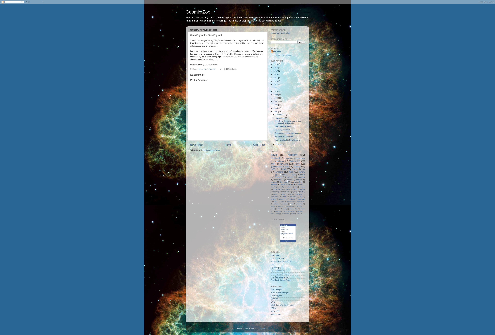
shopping (278, 211)
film (300, 182)
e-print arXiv (276, 314)
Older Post (259, 144)
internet (280, 206)
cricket (300, 184)
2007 (276, 101)
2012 (276, 84)
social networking (289, 211)
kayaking (284, 164)
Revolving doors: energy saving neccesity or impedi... (288, 122)
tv (304, 169)
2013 (276, 81)
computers (286, 192)
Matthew (277, 51)
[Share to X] (230, 69)
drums (295, 169)
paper (303, 187)
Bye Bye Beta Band (283, 126)
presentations (278, 189)
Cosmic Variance (277, 258)
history (302, 192)
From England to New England (287, 140)
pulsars (292, 199)
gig (276, 175)
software (300, 211)
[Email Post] (221, 69)
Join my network (288, 238)
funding (273, 199)
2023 (276, 64)
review (302, 172)
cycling (294, 192)
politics (284, 175)
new (278, 209)
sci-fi (293, 175)
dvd (292, 204)
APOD (273, 308)
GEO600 (274, 299)
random (292, 154)
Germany (284, 182)
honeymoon (278, 180)
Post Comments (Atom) (210, 150)
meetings (279, 161)
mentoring (299, 206)
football (275, 158)
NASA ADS (275, 311)
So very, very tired (282, 130)
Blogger (262, 328)
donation (285, 204)
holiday (297, 166)
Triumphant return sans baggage (288, 133)
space (289, 187)
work (273, 164)
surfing (278, 213)
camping (276, 192)
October (279, 144)
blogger (302, 189)
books (293, 182)
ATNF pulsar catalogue (280, 293)
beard (284, 197)
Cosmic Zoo (198, 12)
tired (299, 213)
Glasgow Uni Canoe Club (281, 262)
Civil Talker (275, 255)
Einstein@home (277, 296)
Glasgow (299, 194)
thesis (293, 213)
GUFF (273, 265)
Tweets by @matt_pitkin (280, 33)
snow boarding (287, 184)
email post (299, 204)
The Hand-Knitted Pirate (280, 280)
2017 (276, 71)
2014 (276, 78)
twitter (275, 202)
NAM (294, 189)
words (288, 189)
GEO (291, 194)
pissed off (282, 199)
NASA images (276, 290)
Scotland (278, 177)
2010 (276, 91)
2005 (276, 108)
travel (274, 154)
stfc (272, 213)
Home (228, 144)
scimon (290, 177)
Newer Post (196, 144)
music (289, 180)
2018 (276, 68)
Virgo (282, 201)
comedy (301, 177)
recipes (274, 182)
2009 (276, 95)
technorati (285, 213)
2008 (276, 98)
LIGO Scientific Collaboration (282, 305)
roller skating (293, 209)
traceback (301, 199)
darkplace (276, 204)
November (280, 118)
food (291, 172)
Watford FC (294, 161)
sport (288, 158)
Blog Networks (288, 241)
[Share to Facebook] (233, 69)
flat (301, 197)
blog (296, 187)
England (279, 172)
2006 (276, 105)
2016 (276, 74)
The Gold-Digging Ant (279, 277)
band (283, 169)
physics (299, 180)
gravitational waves (280, 166)
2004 (276, 112)
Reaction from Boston (284, 137)
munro (273, 209)
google (273, 206)
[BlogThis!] (228, 69)
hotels (302, 175)
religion (283, 194)
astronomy (300, 158)
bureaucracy (301, 201)
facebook (293, 197)
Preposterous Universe (280, 274)
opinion (274, 184)
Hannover (274, 197)
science (296, 164)
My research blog (278, 271)
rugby (282, 187)
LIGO (273, 169)
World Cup (290, 201)
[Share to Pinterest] (235, 69)
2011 (276, 88)
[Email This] (225, 69)
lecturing (274, 187)
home (275, 194)
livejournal (289, 206)
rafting (285, 209)
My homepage (276, 268)
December (280, 115)
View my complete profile (281, 55)
